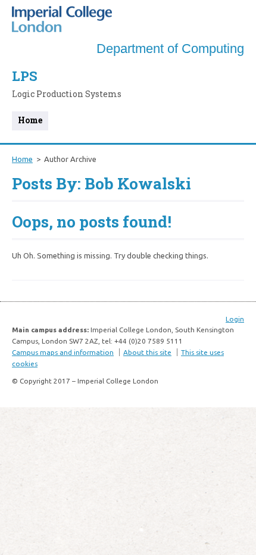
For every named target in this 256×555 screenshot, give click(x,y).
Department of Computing (170, 48)
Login (235, 319)
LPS (25, 76)
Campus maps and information (63, 352)
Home (30, 120)
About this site (147, 352)
